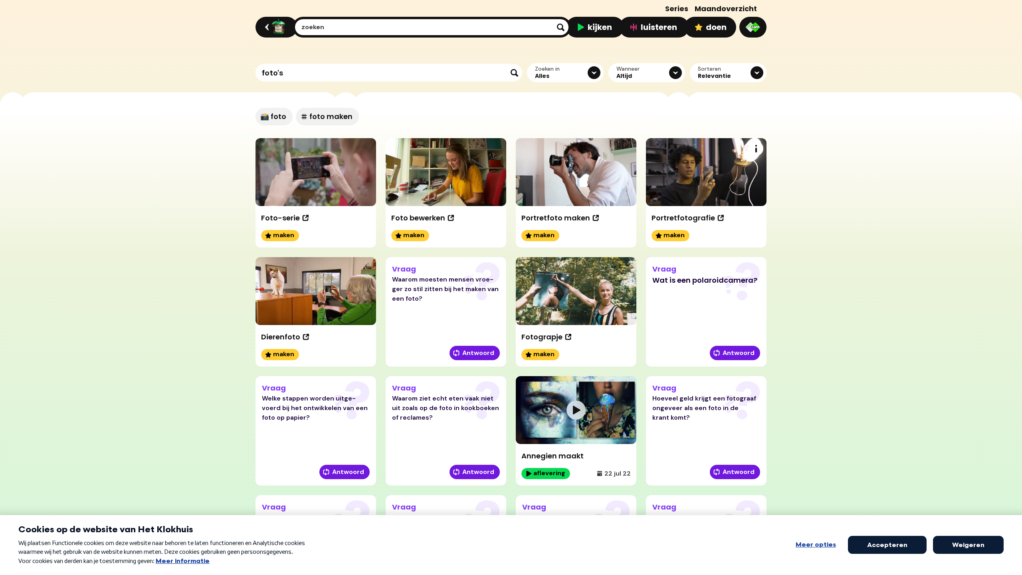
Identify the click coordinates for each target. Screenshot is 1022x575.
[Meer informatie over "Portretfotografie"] (756, 148)
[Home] (275, 27)
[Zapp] (752, 27)
